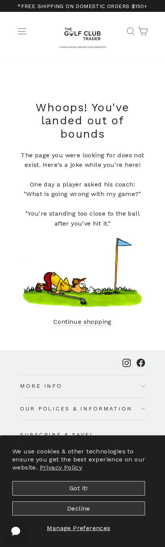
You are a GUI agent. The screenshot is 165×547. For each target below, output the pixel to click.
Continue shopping (82, 321)
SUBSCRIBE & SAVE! (56, 435)
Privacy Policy (61, 467)
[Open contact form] (15, 531)
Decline (78, 508)
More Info (41, 386)
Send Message (82, 489)
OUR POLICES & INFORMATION (76, 408)
